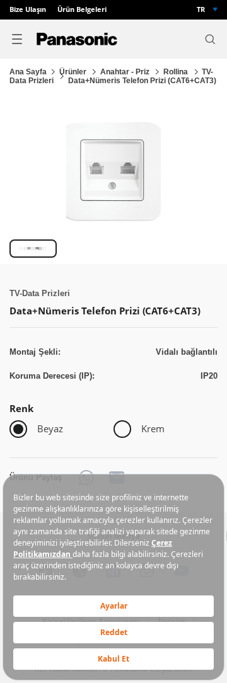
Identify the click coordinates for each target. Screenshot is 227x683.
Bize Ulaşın (27, 10)
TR (201, 9)
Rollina (176, 72)
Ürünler (73, 72)
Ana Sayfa (28, 72)
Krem (153, 428)
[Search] (210, 39)
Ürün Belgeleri (82, 10)
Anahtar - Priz (125, 72)
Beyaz (50, 428)
